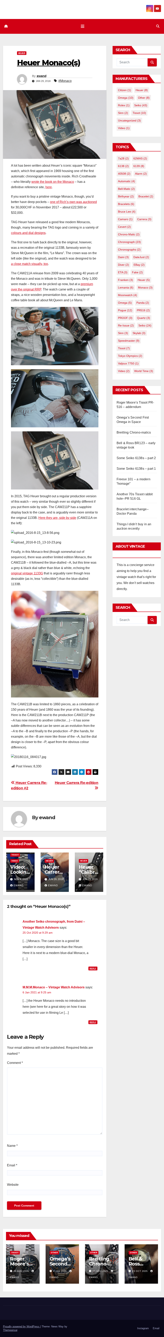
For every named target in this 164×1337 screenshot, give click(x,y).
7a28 (123, 158)
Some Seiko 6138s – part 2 (136, 458)
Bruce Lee (126, 211)
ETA (122, 272)
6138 (123, 166)
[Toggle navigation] (82, 26)
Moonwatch (127, 295)
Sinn (123, 112)
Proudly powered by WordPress (21, 1326)
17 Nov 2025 (101, 1271)
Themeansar (10, 1330)
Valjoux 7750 (128, 363)
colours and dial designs (28, 233)
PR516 (143, 310)
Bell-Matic (126, 188)
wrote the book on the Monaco (52, 181)
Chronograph (129, 242)
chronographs (129, 249)
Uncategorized (129, 120)
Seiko (140, 105)
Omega (125, 97)
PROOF (125, 317)
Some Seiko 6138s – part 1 (136, 468)
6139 (138, 166)
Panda (142, 302)
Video (14, 861)
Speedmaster (128, 340)
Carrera (144, 219)
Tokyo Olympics (130, 355)
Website (13, 1184)
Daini (123, 257)
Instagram (143, 1328)
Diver (123, 264)
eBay (139, 264)
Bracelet (145, 196)
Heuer (21, 53)
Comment (15, 1062)
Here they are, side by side (57, 517)
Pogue (125, 310)
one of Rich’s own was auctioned (73, 202)
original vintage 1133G (27, 573)
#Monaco (65, 81)
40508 (124, 173)
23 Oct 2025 (140, 1271)
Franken (125, 280)
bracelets (126, 204)
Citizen (124, 90)
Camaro (125, 219)
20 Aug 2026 (22, 1271)
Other (144, 97)
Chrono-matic (129, 234)
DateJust (141, 257)
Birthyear (126, 196)
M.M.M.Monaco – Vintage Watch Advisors (54, 987)
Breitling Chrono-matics (134, 432)
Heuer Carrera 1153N (53, 872)
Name (12, 1145)
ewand (41, 76)
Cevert (124, 226)
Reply (93, 968)
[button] (157, 26)
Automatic (126, 181)
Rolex (124, 105)
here (48, 187)
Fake (137, 272)
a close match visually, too (29, 264)
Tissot (15, 855)
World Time (143, 371)
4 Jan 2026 (60, 1271)
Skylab (139, 333)
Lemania (125, 287)
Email (12, 1165)
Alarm (141, 173)
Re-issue (126, 325)
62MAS (140, 158)
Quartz (143, 317)
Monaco (145, 287)
